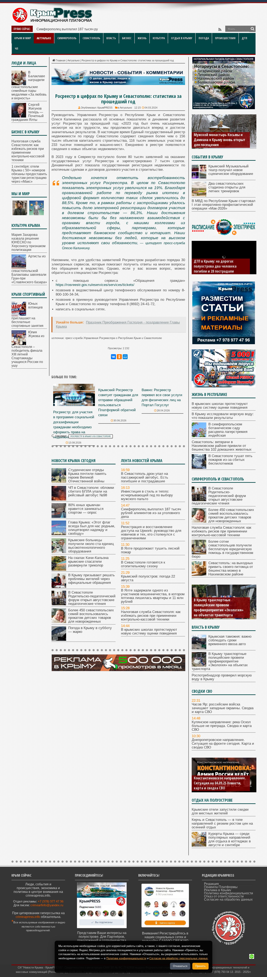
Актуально (44, 38)
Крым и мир (22, 38)
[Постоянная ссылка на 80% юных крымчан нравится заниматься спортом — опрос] (59, 517)
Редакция (211, 884)
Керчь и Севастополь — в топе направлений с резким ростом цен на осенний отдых (222, 823)
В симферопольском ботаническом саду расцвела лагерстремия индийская (227, 429)
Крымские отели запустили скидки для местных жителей (220, 811)
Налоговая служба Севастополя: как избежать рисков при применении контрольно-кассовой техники (150, 615)
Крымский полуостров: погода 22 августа (148, 578)
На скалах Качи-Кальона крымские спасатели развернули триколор (88, 561)
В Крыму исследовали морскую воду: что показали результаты (223, 416)
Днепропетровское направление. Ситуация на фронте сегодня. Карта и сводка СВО (223, 743)
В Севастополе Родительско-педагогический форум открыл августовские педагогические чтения (92, 598)
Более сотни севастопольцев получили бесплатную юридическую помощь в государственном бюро (222, 549)
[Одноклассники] (119, 356)
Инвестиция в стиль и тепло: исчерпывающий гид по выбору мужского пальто (147, 495)
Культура (159, 38)
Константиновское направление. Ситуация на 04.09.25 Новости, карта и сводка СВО (220, 782)
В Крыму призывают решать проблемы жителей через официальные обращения (91, 579)
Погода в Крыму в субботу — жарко (90, 630)
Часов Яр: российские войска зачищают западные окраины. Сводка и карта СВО (222, 708)
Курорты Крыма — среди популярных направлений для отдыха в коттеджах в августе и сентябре (229, 839)
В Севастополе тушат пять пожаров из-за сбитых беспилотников (230, 459)
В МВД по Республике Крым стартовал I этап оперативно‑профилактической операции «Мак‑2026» (223, 204)
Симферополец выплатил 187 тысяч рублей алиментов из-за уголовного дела (97, 29)
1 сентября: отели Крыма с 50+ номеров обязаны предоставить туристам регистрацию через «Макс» (29, 174)
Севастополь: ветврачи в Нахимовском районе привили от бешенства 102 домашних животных (222, 445)
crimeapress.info (28, 917)
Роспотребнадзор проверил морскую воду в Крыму (222, 677)
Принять (200, 966)
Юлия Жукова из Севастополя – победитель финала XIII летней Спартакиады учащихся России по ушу (27, 348)
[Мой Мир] (125, 356)
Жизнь (142, 38)
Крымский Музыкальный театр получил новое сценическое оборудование (230, 170)
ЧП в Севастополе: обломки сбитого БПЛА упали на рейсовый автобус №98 (91, 491)
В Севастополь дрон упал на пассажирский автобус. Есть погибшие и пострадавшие (144, 477)
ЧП (16, 49)
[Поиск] (252, 29)
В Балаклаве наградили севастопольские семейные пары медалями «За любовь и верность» (29, 85)
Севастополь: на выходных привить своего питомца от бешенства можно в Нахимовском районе (230, 568)
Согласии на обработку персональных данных (178, 958)
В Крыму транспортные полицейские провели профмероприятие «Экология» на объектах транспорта (218, 607)
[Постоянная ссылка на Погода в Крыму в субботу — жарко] (59, 640)
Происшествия (225, 38)
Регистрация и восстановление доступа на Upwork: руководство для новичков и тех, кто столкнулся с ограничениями (151, 532)
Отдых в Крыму (181, 38)
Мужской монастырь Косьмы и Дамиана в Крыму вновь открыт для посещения (219, 139)
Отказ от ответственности (224, 896)
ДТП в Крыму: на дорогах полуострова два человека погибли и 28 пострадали (215, 266)
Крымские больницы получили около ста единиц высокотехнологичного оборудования (91, 545)
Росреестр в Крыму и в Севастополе (91, 436)
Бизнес (126, 38)
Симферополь (66, 38)
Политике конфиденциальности (126, 958)
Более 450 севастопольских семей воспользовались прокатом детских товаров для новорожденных (91, 615)
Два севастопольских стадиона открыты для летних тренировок (226, 187)
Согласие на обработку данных (228, 899)
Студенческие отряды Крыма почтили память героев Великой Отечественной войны (87, 475)
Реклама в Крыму (217, 890)
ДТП (244, 38)
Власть (111, 38)
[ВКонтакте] (113, 356)
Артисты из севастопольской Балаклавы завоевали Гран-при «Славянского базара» (29, 269)
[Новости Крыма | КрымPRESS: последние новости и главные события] (52, 22)
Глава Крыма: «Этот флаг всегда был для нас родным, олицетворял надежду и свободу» (91, 528)
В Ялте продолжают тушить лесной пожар (150, 550)
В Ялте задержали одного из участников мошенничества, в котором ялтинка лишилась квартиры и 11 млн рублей (153, 596)
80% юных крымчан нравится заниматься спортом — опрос (85, 508)
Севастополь (91, 38)
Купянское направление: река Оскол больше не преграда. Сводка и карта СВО (222, 726)
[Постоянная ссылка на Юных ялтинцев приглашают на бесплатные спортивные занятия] (18, 315)
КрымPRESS (104, 107)
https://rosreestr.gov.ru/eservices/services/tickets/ (95, 285)
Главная (60, 60)
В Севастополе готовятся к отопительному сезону (143, 564)
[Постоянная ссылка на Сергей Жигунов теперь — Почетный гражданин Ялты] (18, 116)
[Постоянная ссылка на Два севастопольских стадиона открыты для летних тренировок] (199, 195)
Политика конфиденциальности (228, 893)
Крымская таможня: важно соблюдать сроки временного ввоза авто (229, 640)
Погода (204, 38)
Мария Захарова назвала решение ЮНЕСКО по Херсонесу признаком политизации (28, 242)
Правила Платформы (221, 887)
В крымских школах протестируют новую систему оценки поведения (149, 631)
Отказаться (180, 966)
